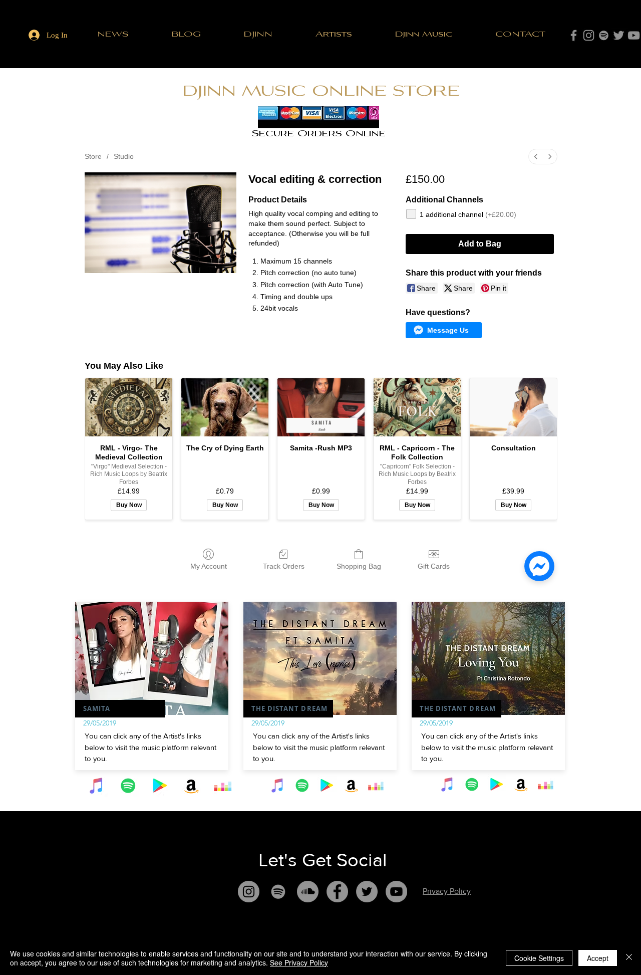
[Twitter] (618, 35)
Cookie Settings (539, 958)
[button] (334, 35)
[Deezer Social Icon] (223, 786)
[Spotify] (603, 35)
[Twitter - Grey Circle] (367, 891)
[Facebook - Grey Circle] (337, 891)
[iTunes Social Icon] (97, 786)
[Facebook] (573, 35)
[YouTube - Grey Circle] (396, 891)
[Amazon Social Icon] (191, 786)
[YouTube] (633, 35)
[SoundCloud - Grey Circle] (307, 891)
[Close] (629, 958)
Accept (597, 958)
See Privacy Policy (299, 962)
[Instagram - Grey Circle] (248, 891)
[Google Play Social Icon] (160, 786)
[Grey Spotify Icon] (278, 891)
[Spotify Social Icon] (128, 786)
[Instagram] (588, 35)
